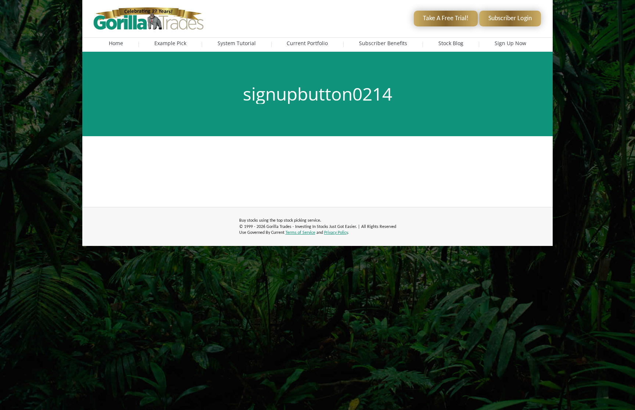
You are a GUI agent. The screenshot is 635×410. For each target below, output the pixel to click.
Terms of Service (300, 233)
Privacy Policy (336, 233)
